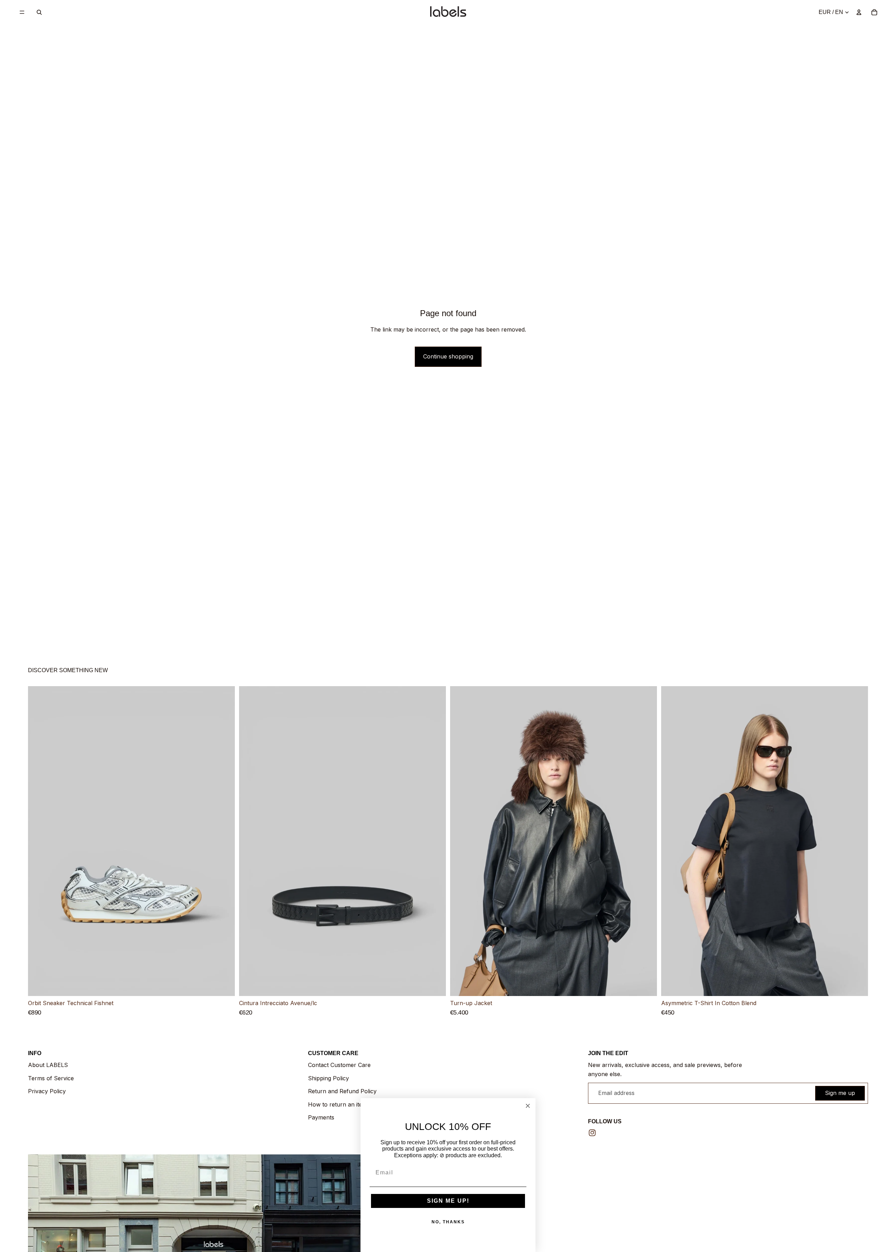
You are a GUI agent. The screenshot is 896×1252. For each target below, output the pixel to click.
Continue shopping (448, 356)
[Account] (859, 12)
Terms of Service (51, 1078)
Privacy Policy (47, 1091)
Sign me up (840, 1092)
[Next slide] (224, 841)
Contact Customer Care (339, 1064)
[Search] (39, 12)
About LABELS (48, 1064)
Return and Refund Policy (342, 1091)
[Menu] (22, 12)
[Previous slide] (38, 841)
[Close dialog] (528, 1106)
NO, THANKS (448, 1221)
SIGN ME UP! (448, 1201)
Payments (321, 1117)
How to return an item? (339, 1104)
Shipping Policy (328, 1078)
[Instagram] (592, 1133)
